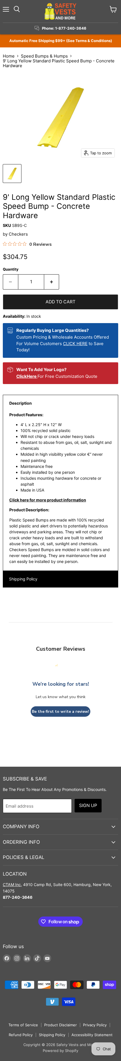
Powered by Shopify (60, 1050)
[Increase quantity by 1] (51, 282)
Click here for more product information (47, 499)
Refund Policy (21, 1034)
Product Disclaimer (60, 1025)
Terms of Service (23, 1025)
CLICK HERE (75, 343)
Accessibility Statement (92, 1034)
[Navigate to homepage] (60, 11)
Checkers (18, 234)
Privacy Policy (95, 1025)
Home (9, 56)
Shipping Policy (23, 578)
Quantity (11, 269)
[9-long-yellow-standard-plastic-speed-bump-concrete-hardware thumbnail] (12, 174)
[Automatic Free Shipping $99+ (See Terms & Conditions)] (60, 41)
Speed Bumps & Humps (44, 56)
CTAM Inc (12, 884)
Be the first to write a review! (60, 711)
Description (20, 403)
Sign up (88, 805)
